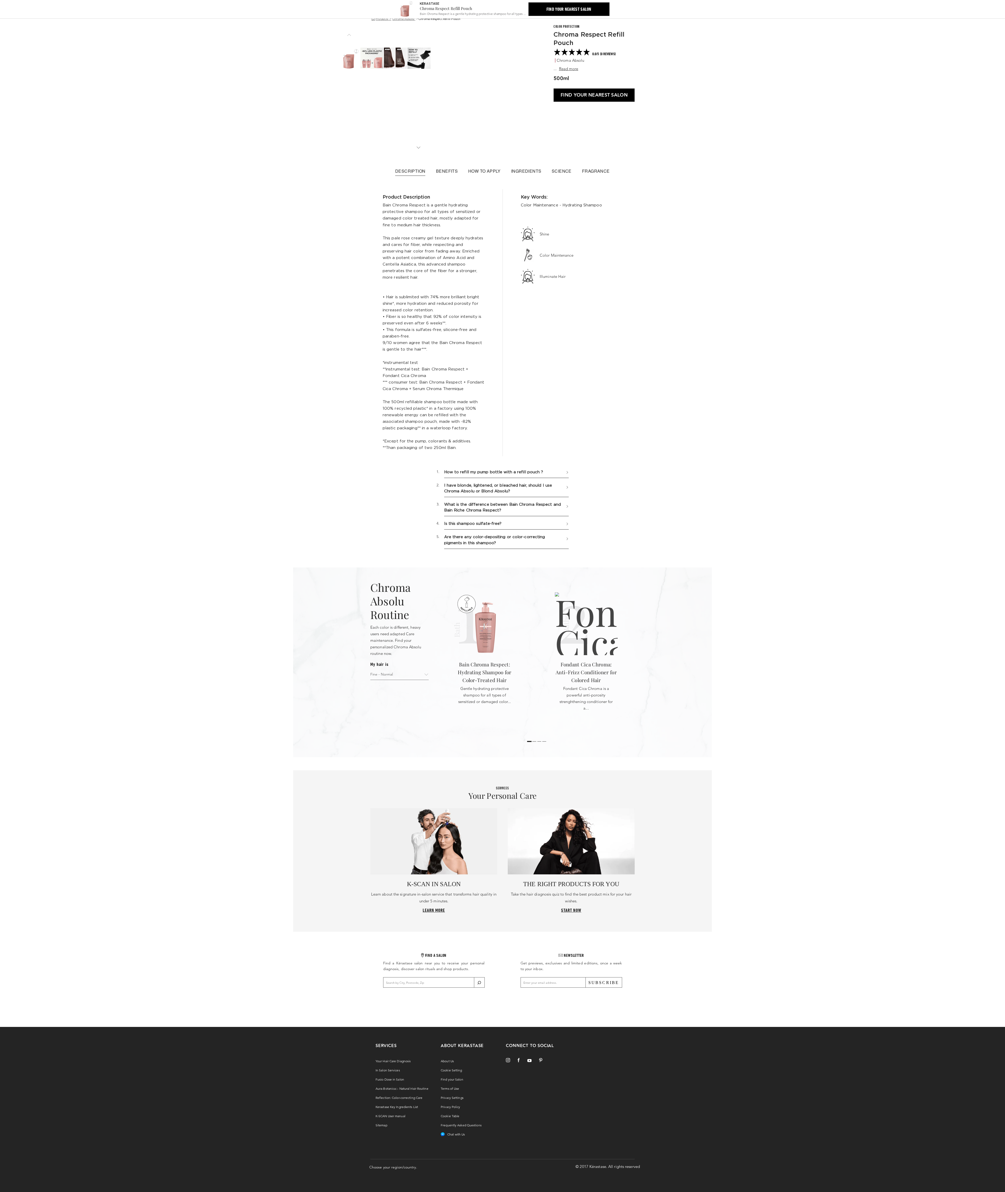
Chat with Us (456, 1134)
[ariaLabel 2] (539, 741)
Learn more (434, 910)
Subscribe (603, 982)
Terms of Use (450, 1088)
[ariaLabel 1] (534, 741)
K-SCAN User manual (390, 1116)
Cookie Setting (451, 1070)
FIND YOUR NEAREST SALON (594, 95)
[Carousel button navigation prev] (348, 35)
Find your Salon (452, 1079)
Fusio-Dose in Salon (390, 1079)
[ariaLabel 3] (544, 741)
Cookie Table (450, 1116)
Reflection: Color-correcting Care (399, 1098)
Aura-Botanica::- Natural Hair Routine (402, 1088)
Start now (571, 910)
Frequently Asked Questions (461, 1125)
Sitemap (381, 1125)
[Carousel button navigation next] (418, 147)
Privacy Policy (450, 1107)
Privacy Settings (452, 1098)
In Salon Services (388, 1070)
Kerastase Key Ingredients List (397, 1107)
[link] (594, 52)
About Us (447, 1061)
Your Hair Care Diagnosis (393, 1061)
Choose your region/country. (393, 1167)
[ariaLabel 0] (529, 741)
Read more (568, 68)
